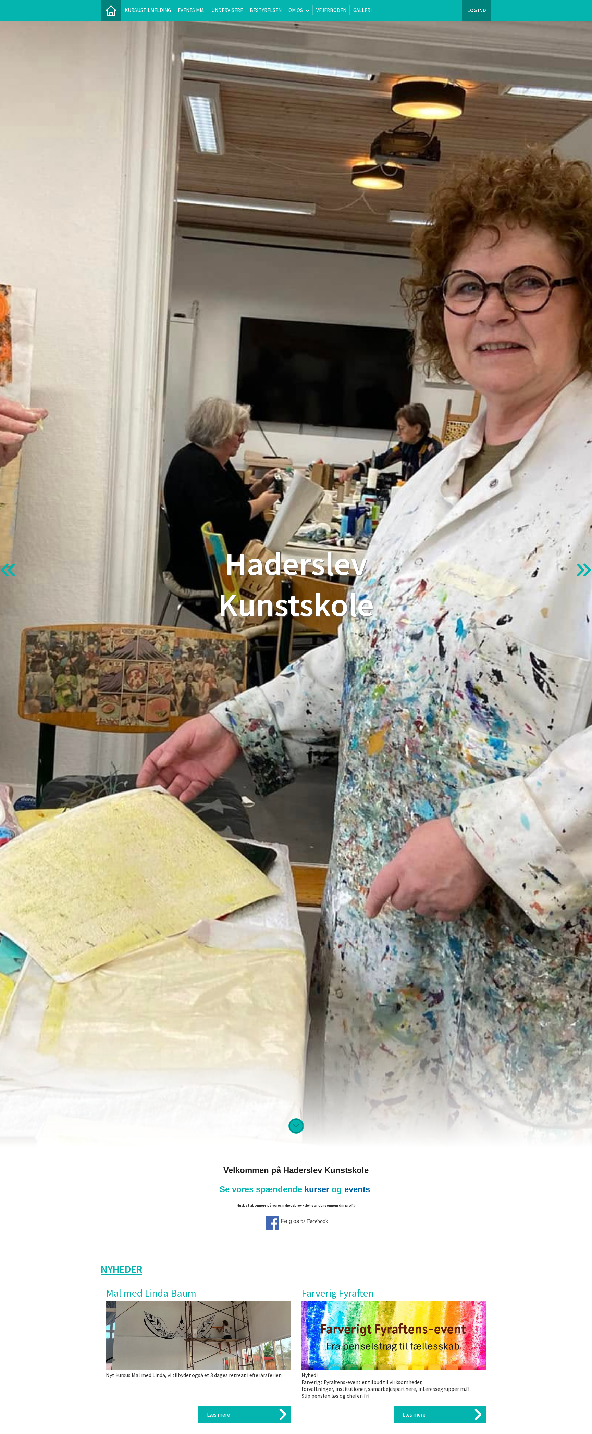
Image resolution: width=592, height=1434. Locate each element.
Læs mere (218, 1414)
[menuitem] (111, 10)
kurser (317, 1189)
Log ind (476, 10)
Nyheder (121, 1268)
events (357, 1189)
